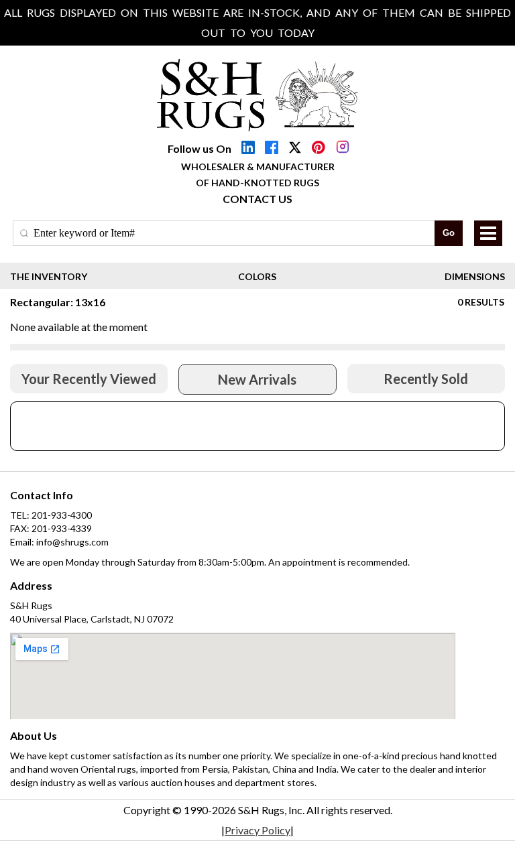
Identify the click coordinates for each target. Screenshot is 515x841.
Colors (257, 276)
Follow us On (199, 148)
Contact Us (257, 198)
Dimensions (475, 276)
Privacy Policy (257, 830)
